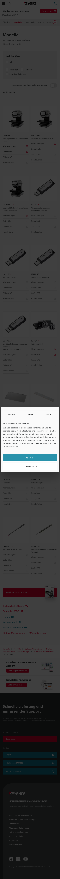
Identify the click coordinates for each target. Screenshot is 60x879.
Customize (29, 466)
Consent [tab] (11, 414)
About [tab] (49, 414)
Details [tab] (30, 414)
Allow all (30, 458)
